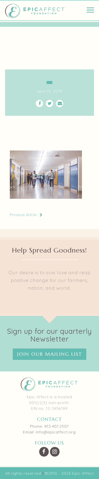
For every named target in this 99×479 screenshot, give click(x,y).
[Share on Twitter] (49, 103)
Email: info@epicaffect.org (49, 432)
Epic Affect (35, 11)
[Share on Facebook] (39, 103)
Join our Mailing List (49, 354)
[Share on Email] (59, 103)
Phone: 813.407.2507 (49, 426)
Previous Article (23, 214)
